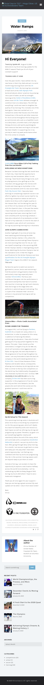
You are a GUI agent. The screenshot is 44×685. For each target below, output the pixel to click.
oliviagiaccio (33, 522)
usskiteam (23, 527)
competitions (11, 657)
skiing (30, 525)
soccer (8, 662)
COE (29, 520)
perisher (18, 525)
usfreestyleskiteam (12, 527)
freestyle (35, 520)
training (22, 21)
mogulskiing (24, 522)
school (8, 660)
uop (35, 525)
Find (32, 567)
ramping (24, 525)
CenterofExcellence (20, 520)
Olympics (11, 525)
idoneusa (15, 522)
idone (9, 522)
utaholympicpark (33, 527)
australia (9, 520)
